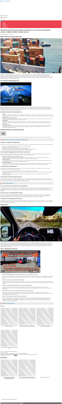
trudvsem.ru (21, 403)
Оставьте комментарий (12, 351)
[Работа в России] (4, 15)
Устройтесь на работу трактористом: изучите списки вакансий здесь (13, 353)
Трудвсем (4, 26)
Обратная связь (5, 27)
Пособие (4, 23)
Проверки (4, 24)
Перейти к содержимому (5, 0)
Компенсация (4, 25)
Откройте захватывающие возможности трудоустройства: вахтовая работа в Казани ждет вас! (19, 354)
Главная (3, 22)
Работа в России (3, 17)
